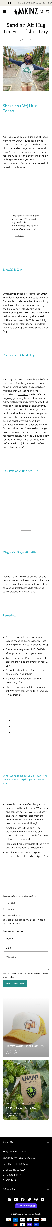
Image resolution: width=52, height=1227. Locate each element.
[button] (41, 11)
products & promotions (26, 896)
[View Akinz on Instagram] (9, 1199)
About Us (8, 1142)
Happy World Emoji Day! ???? (25, 1046)
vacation (27, 678)
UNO (32, 649)
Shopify (38, 1214)
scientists (23, 394)
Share (11, 903)
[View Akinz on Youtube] (42, 1199)
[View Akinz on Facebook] (23, 1199)
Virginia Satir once (24, 424)
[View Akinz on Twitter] (29, 1199)
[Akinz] (26, 11)
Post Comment (15, 983)
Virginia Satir (19, 236)
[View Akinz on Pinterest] (36, 1199)
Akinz (20, 1214)
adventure (12, 896)
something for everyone (34, 690)
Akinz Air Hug (28, 471)
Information (9, 1189)
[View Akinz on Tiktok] (16, 1199)
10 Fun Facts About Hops (22, 1108)
